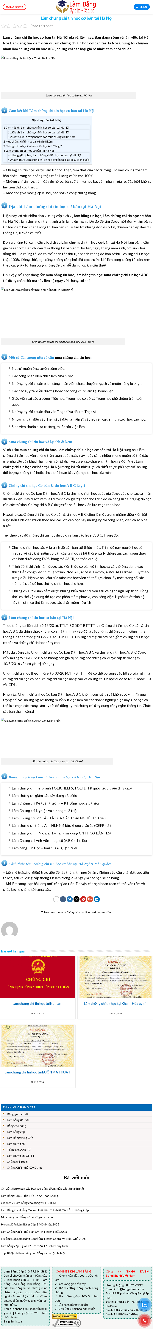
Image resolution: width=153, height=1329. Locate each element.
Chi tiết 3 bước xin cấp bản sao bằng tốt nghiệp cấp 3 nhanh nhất (42, 1188)
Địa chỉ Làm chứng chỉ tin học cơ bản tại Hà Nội (38, 132)
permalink (106, 912)
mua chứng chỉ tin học (122, 275)
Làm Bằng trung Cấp (20, 1137)
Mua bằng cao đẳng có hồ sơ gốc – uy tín (27, 1217)
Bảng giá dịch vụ (17, 1114)
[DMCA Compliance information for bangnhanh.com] (66, 1322)
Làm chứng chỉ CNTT (21, 1155)
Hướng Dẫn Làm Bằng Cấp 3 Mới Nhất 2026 (30, 1224)
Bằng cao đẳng (16, 1126)
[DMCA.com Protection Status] (64, 1316)
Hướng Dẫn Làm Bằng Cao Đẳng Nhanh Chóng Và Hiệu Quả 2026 (43, 1238)
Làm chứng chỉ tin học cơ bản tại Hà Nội (28, 150)
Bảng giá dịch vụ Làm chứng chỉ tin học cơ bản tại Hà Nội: (45, 155)
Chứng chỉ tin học (76, 912)
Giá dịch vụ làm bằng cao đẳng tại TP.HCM (28, 1202)
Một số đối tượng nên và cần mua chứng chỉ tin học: (41, 136)
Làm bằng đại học (18, 1120)
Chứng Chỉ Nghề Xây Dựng (24, 1167)
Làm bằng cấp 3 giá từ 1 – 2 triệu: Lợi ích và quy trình (34, 1246)
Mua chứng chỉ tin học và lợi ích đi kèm (28, 141)
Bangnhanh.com (13, 1321)
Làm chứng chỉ (16, 1143)
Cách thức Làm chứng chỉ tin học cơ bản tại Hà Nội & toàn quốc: (49, 159)
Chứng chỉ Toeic (17, 1161)
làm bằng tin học (89, 275)
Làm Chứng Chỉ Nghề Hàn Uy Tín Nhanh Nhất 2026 (34, 1231)
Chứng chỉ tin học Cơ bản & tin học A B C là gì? (32, 146)
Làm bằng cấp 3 (17, 1131)
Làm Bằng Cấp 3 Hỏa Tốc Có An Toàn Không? (30, 1195)
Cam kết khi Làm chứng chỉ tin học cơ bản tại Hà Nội (36, 127)
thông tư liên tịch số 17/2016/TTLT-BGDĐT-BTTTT (53, 625)
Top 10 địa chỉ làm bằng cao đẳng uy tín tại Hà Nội (33, 1253)
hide (57, 120)
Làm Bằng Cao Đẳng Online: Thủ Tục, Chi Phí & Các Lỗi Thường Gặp (45, 1210)
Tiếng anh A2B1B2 (19, 1149)
